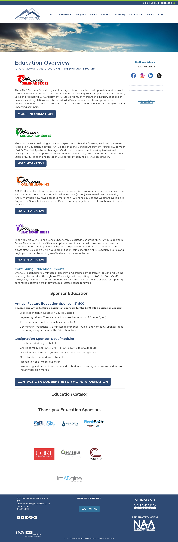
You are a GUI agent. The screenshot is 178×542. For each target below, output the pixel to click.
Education (106, 14)
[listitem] (146, 3)
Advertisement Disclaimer (146, 101)
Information (135, 14)
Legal (112, 538)
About (52, 14)
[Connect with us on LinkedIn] (27, 517)
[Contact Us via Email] (35, 517)
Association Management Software (33, 535)
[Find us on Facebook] (18, 517)
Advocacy (120, 14)
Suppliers (81, 14)
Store (160, 14)
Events (93, 14)
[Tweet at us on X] (22, 517)
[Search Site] (174, 3)
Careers (150, 14)
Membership (65, 14)
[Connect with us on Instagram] (31, 517)
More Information (35, 114)
